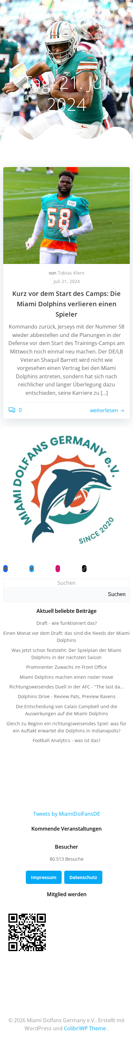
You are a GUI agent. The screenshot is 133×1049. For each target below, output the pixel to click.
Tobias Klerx (71, 273)
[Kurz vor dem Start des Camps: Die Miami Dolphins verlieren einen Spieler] (66, 214)
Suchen (66, 582)
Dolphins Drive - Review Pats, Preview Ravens (67, 696)
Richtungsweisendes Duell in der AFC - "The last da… (66, 687)
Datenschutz (83, 877)
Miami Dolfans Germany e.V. (61, 15)
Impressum (43, 877)
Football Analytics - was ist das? (66, 740)
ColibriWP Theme (85, 1028)
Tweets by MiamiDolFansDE (66, 813)
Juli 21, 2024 (67, 281)
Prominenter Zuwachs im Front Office (66, 667)
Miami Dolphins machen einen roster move (66, 677)
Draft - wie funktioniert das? (66, 623)
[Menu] (66, 33)
